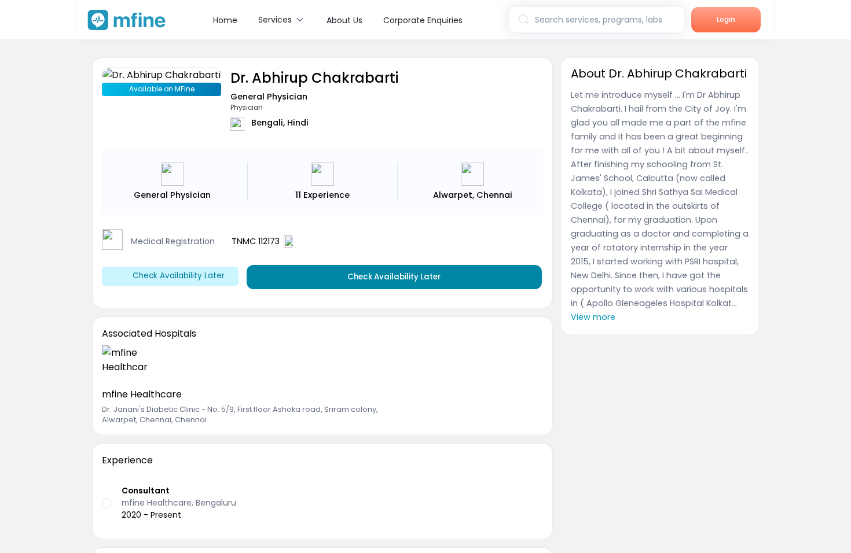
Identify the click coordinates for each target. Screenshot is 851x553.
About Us (344, 20)
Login (726, 19)
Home (225, 20)
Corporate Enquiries (423, 20)
